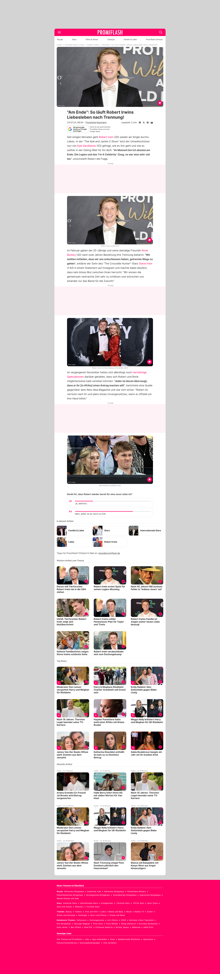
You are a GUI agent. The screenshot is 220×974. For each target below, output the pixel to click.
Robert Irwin (106, 137)
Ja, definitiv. (81, 503)
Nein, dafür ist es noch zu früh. (90, 514)
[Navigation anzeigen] (59, 32)
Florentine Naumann (96, 122)
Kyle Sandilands (86, 145)
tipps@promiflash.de (109, 553)
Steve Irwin (145, 263)
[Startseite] (110, 32)
